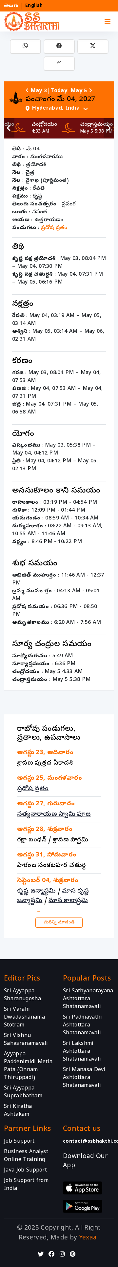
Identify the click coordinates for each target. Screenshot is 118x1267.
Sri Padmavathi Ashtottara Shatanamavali (82, 1025)
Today (58, 91)
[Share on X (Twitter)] (92, 46)
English (34, 6)
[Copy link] (59, 63)
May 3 (39, 91)
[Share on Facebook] (59, 46)
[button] (67, 108)
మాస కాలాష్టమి (68, 901)
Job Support (19, 1141)
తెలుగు (11, 6)
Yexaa (88, 1238)
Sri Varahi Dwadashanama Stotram (24, 1017)
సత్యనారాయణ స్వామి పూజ (54, 814)
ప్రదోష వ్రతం (54, 228)
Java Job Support (25, 1170)
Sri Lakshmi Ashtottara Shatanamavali (82, 1051)
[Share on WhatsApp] (25, 46)
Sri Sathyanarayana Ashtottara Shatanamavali (88, 999)
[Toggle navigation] (107, 22)
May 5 (79, 91)
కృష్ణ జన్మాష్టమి (36, 891)
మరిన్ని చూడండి (59, 922)
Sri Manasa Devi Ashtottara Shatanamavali (84, 1077)
